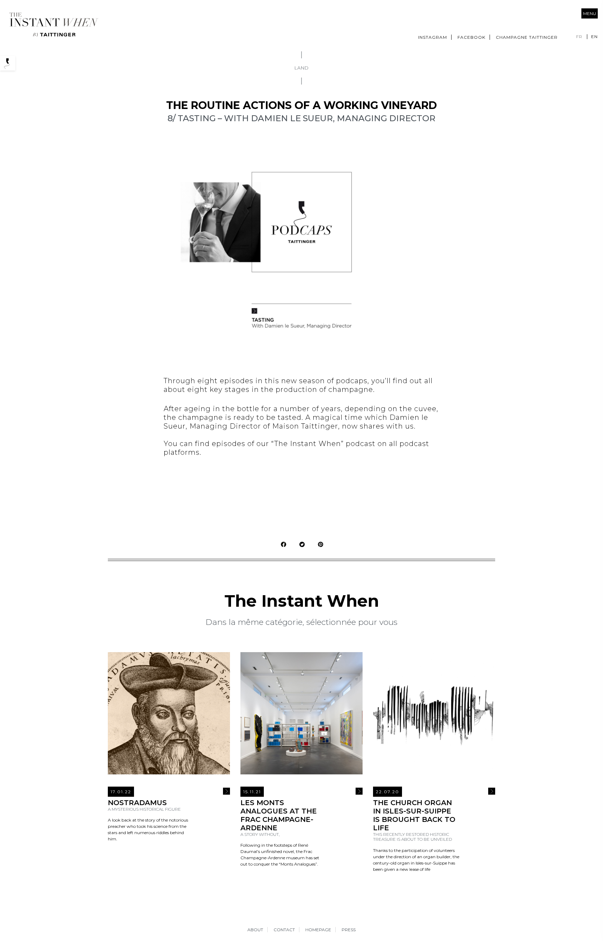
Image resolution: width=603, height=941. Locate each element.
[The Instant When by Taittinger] (53, 24)
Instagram (432, 37)
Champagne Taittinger (527, 37)
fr (579, 36)
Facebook (471, 37)
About (255, 929)
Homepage (318, 929)
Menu (589, 13)
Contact (284, 929)
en (594, 36)
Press (349, 929)
